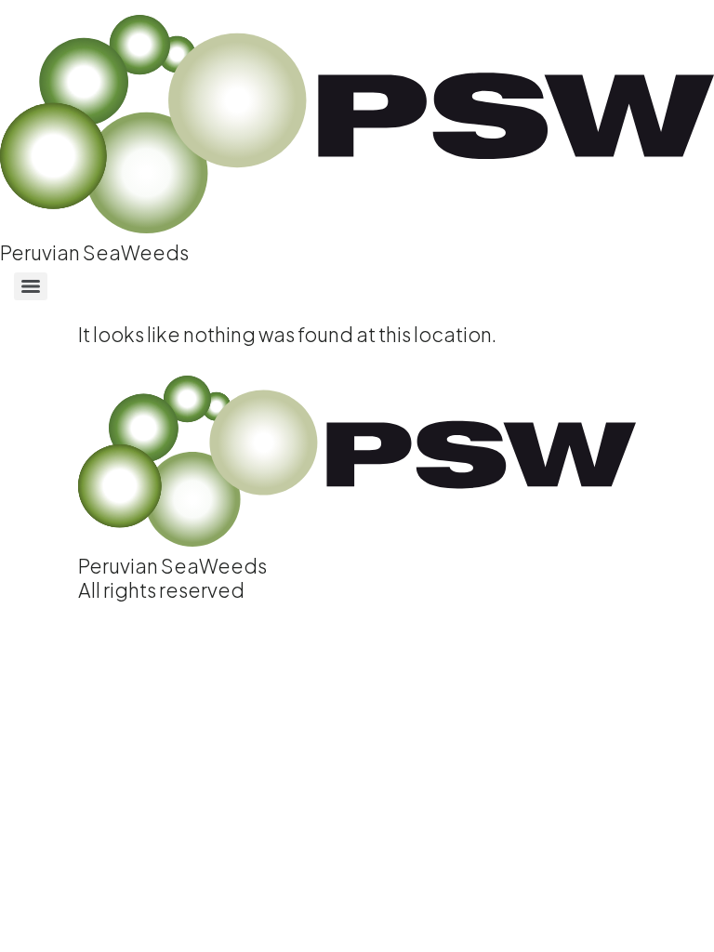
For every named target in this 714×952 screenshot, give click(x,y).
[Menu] (30, 286)
